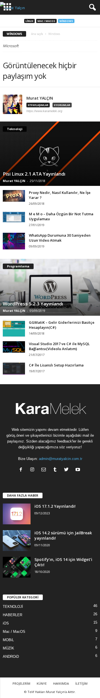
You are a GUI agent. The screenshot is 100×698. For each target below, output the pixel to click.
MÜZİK (8, 648)
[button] (91, 7)
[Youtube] (78, 470)
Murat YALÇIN (39, 98)
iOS (6, 623)
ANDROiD (11, 656)
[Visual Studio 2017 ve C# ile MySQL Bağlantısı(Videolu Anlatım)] (14, 347)
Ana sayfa (37, 34)
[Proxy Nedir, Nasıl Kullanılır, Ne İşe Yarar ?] (14, 196)
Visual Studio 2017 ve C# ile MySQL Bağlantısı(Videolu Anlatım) (59, 346)
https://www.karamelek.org (44, 111)
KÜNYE (42, 683)
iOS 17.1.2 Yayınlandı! (55, 506)
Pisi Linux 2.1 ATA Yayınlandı (34, 174)
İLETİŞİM (81, 683)
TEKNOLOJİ (13, 607)
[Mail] (45, 470)
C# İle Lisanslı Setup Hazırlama (56, 365)
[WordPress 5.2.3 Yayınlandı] (50, 287)
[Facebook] (22, 470)
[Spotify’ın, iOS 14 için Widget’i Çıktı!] (17, 567)
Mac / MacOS (46, 21)
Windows (66, 21)
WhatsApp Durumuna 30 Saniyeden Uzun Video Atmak (60, 238)
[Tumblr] (56, 470)
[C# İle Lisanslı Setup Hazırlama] (14, 369)
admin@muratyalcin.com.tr (60, 459)
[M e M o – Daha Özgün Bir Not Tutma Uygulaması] (14, 216)
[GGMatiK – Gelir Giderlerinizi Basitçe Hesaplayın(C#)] (14, 328)
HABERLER (12, 615)
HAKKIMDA (61, 683)
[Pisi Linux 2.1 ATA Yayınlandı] (50, 154)
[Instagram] (33, 470)
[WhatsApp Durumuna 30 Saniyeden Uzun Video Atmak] (14, 241)
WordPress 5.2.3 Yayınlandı (33, 303)
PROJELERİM (21, 683)
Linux (29, 21)
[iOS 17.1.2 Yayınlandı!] (17, 514)
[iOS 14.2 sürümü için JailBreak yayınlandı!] (17, 540)
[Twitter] (67, 470)
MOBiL (8, 640)
